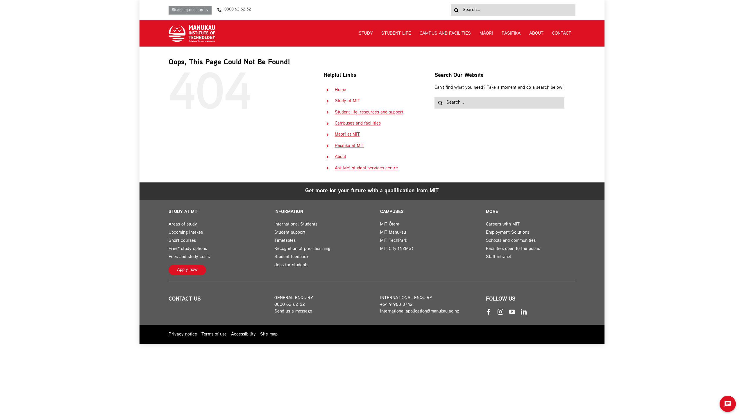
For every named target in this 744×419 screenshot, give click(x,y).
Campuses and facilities (358, 123)
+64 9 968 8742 (396, 305)
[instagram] (500, 312)
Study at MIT (347, 101)
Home (340, 90)
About (340, 157)
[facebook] (489, 312)
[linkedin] (524, 312)
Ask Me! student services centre (366, 168)
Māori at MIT (347, 134)
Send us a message (293, 311)
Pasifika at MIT (349, 146)
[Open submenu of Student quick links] (209, 10)
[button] (728, 404)
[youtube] (512, 312)
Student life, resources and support (369, 112)
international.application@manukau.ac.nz (419, 311)
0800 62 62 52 (289, 305)
